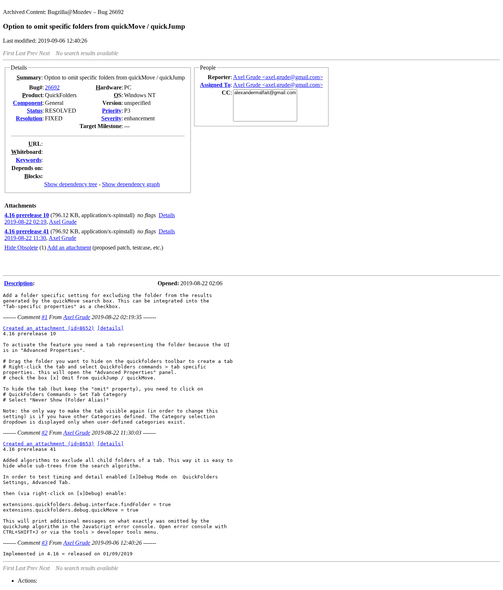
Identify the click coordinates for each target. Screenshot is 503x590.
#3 (45, 543)
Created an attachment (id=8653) (48, 443)
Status (34, 110)
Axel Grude (63, 222)
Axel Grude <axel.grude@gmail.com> (278, 77)
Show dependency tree (70, 184)
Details (167, 215)
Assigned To (215, 85)
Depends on (26, 168)
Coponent (27, 103)
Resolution (29, 118)
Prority (112, 110)
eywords (28, 160)
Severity (111, 118)
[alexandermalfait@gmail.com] (265, 93)
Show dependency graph (131, 184)
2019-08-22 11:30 (25, 238)
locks (32, 176)
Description (18, 283)
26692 (52, 87)
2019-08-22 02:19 (25, 222)
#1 (45, 317)
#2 (45, 433)
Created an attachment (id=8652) (48, 328)
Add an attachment (69, 247)
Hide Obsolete (21, 247)
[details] (110, 328)
